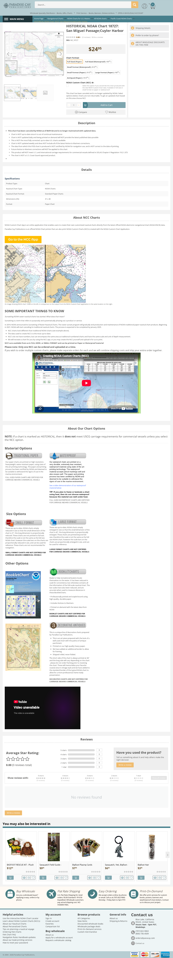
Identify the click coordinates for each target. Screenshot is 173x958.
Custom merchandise (87, 932)
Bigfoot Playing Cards (82, 864)
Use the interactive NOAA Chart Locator (20, 918)
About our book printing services (17, 940)
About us (50, 935)
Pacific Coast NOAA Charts (121, 18)
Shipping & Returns (118, 921)
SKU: (68, 40)
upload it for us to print (93, 339)
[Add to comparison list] (29, 877)
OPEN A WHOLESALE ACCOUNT (130, 13)
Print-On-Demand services (90, 929)
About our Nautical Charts (14, 923)
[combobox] (86, 4)
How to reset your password (15, 942)
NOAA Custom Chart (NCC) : (80, 82)
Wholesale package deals (89, 926)
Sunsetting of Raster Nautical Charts (43, 324)
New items (82, 921)
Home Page (38, 18)
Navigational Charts (55, 18)
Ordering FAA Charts (12, 932)
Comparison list (53, 926)
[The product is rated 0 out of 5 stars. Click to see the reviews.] (71, 37)
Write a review (97, 37)
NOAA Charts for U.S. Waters (78, 18)
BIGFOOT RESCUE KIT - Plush (20, 864)
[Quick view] (24, 877)
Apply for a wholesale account (59, 937)
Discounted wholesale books (90, 923)
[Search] (134, 4)
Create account (52, 921)
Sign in (49, 918)
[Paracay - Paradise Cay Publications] (17, 5)
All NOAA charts (100, 18)
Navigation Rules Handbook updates (19, 937)
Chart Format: (72, 58)
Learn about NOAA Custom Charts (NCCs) (21, 921)
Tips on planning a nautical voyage (18, 929)
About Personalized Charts (15, 926)
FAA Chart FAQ (9, 934)
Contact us (140, 943)
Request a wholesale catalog (58, 940)
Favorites (50, 923)
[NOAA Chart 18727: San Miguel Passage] (34, 54)
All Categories (84, 918)
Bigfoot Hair (143, 864)
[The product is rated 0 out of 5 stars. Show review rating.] (30, 872)
